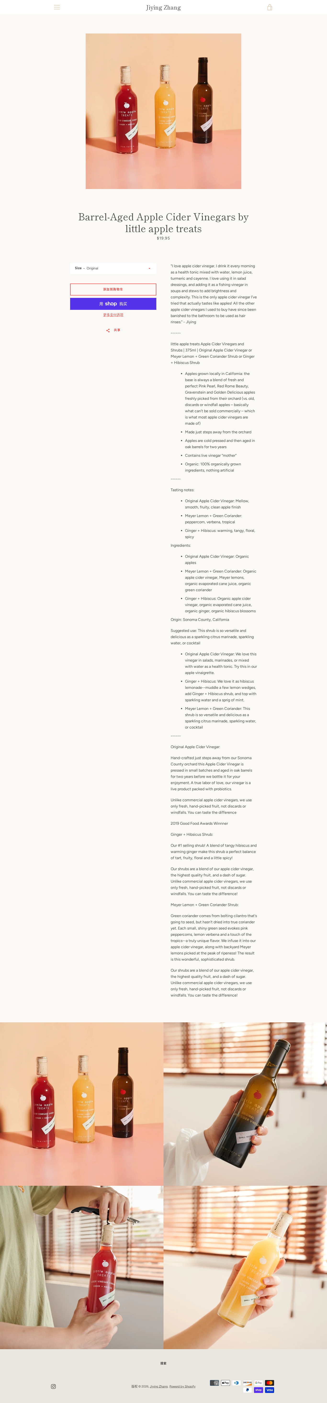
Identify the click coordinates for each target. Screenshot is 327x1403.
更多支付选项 (113, 315)
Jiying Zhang (163, 7)
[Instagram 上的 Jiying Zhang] (53, 1386)
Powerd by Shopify (182, 1386)
